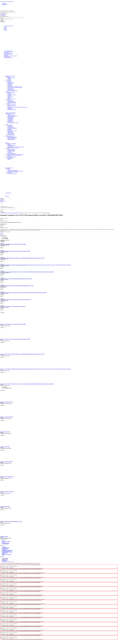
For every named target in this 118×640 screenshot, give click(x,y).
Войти (3, 540)
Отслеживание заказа (3, 207)
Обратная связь (2, 15)
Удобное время (2, 19)
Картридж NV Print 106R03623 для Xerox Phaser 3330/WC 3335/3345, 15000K (13, 244)
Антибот (1, 20)
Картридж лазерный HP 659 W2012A (6, 461)
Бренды (3, 553)
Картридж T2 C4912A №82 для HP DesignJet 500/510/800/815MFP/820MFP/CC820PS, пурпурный (16, 278)
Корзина (1, 200)
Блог (3, 555)
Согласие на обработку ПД (6, 551)
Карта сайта (4, 549)
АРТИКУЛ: (2, 218)
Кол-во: (1, 225)
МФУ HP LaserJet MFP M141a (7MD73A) (7, 491)
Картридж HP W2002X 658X (5, 431)
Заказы (3, 542)
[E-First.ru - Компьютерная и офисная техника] (5, 9)
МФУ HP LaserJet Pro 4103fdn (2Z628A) (7, 476)
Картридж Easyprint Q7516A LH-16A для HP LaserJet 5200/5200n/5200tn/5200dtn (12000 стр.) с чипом (17, 285)
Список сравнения (5, 543)
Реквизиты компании (5, 547)
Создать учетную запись (6, 541)
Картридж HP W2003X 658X (5, 446)
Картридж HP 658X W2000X (5, 506)
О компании (4, 3)
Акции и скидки (5, 552)
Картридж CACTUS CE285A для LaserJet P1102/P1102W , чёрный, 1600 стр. (13, 306)
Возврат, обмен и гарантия (6, 554)
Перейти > (2, 233)
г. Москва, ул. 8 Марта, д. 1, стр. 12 (8, 561)
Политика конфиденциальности (7, 550)
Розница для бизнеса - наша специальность (7, 1)
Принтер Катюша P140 (4, 536)
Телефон (1, 18)
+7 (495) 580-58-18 (5, 558)
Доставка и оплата (5, 548)
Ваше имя (1, 17)
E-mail (1, 209)
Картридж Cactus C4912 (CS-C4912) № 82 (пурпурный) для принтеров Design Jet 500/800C (15, 251)
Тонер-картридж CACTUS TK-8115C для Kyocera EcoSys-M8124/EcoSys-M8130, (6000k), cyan (15, 299)
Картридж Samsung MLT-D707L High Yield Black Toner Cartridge (11, 521)
